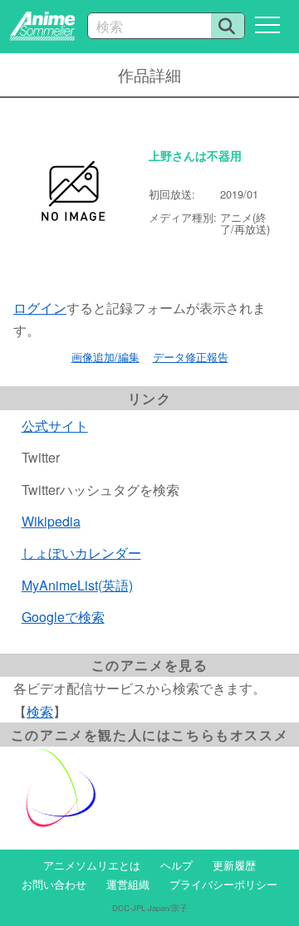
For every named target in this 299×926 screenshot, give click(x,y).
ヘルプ (176, 865)
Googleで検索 (63, 616)
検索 (40, 711)
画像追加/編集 (105, 357)
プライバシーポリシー (223, 884)
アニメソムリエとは (91, 865)
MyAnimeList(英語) (77, 585)
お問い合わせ (54, 884)
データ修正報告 (190, 357)
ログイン (39, 307)
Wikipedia (51, 521)
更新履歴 (234, 865)
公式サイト (55, 425)
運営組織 (128, 884)
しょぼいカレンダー (81, 552)
